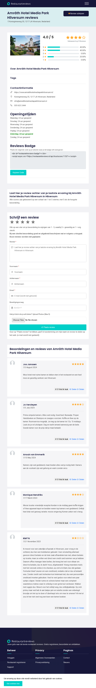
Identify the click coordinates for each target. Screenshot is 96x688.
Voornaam (14, 266)
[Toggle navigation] (87, 3)
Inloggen (10, 658)
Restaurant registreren (16, 662)
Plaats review (49, 327)
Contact (66, 658)
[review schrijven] (76, 13)
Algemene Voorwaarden (45, 658)
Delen (73, 389)
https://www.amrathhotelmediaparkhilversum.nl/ (33, 92)
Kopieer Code (18, 172)
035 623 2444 (20, 105)
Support (10, 667)
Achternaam (15, 278)
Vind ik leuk (62, 389)
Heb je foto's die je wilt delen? (21, 314)
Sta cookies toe (13, 683)
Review (13, 242)
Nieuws (66, 662)
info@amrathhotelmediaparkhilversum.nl (30, 101)
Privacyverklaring (42, 662)
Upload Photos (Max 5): (41, 314)
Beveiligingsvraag (17, 302)
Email (12, 290)
